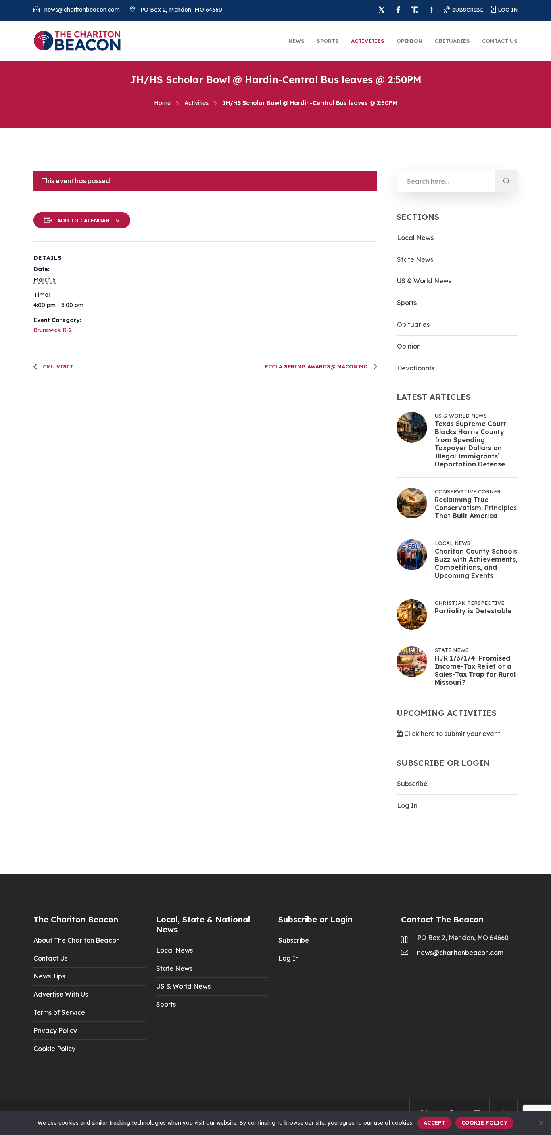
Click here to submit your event (451, 733)
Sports (328, 41)
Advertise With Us (60, 994)
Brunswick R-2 (52, 330)
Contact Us (500, 41)
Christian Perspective (469, 603)
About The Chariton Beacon (76, 940)
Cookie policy (484, 1122)
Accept (434, 1122)
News (296, 41)
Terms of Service (59, 1012)
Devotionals (415, 368)
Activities (367, 41)
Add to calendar (83, 220)
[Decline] (541, 1123)
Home (162, 103)
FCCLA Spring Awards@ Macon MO (317, 366)
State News (415, 259)
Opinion (409, 41)
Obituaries (452, 41)
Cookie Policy (54, 1049)
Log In (407, 805)
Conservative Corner (468, 491)
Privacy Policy (55, 1030)
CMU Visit (57, 366)
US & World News (424, 281)
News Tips (49, 976)
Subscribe (412, 784)
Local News (415, 238)
